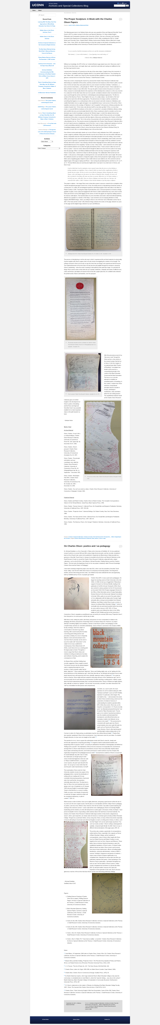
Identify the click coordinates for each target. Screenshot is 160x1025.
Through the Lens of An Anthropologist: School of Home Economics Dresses (47, 131)
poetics (96, 538)
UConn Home (45, 1019)
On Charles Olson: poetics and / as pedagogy (87, 546)
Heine (93, 538)
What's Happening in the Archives (107, 1004)
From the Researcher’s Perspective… (102, 536)
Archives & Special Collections (75, 536)
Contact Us (107, 1019)
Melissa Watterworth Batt (82, 25)
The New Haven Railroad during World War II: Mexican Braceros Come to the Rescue (47, 51)
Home (34, 10)
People (125, 3)
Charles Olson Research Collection (82, 538)
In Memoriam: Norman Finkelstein (47, 92)
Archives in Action (88, 536)
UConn (120, 3)
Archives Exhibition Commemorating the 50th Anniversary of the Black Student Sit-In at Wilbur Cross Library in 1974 (46, 74)
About (39, 10)
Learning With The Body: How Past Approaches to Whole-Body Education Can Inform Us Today (47, 24)
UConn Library (53, 3)
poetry (96, 1007)
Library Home (76, 1019)
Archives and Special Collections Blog (68, 5)
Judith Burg (41, 106)
